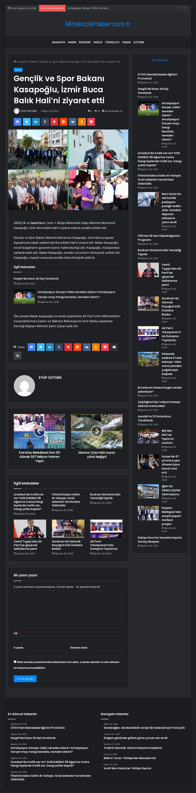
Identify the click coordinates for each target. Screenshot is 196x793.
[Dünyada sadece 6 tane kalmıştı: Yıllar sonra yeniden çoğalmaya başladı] (148, 359)
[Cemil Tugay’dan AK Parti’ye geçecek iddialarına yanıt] (30, 529)
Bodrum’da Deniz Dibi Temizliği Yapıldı (105, 496)
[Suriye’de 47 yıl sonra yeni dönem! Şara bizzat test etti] (148, 462)
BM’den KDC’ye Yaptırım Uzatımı (168, 437)
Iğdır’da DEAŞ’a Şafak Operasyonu (171, 490)
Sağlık (97, 42)
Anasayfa (58, 42)
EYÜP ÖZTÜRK (29, 111)
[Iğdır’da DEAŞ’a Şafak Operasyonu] (148, 491)
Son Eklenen (160, 60)
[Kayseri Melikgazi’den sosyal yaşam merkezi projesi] (148, 513)
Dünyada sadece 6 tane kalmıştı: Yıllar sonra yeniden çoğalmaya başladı (172, 364)
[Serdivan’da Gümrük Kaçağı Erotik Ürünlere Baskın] (68, 529)
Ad (16, 633)
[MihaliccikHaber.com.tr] (98, 24)
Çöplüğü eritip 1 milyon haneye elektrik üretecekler (159, 404)
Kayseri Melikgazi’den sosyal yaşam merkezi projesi (171, 516)
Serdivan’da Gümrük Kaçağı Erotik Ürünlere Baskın (67, 545)
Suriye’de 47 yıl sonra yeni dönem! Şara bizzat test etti (171, 464)
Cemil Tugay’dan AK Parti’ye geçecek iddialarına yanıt (28, 545)
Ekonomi (85, 42)
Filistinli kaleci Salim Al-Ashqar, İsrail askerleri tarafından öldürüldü (66, 500)
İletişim (138, 42)
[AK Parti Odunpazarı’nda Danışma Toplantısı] (106, 529)
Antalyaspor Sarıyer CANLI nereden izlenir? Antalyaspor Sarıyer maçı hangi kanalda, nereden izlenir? (127, 8)
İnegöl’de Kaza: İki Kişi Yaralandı (36, 279)
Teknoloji (112, 42)
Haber (72, 42)
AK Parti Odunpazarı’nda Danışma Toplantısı (104, 545)
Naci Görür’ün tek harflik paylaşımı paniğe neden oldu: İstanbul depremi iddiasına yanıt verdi (171, 208)
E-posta (19, 647)
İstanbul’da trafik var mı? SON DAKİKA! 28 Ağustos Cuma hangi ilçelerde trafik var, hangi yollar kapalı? (29, 502)
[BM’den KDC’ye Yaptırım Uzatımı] (148, 436)
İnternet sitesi (78, 647)
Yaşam (126, 42)
